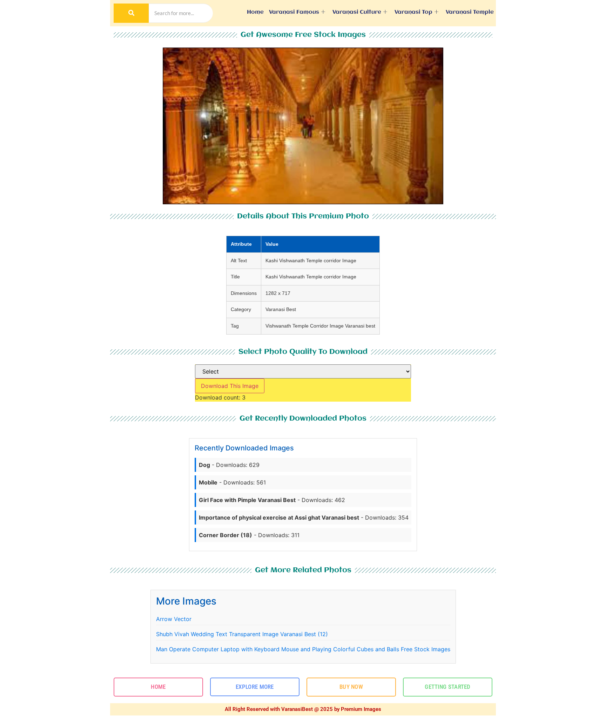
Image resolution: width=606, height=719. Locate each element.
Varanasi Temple (470, 12)
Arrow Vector (173, 618)
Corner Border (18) (225, 535)
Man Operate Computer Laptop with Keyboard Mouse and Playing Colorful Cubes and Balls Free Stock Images (303, 649)
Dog (204, 464)
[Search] (131, 13)
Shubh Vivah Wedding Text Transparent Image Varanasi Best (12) (242, 634)
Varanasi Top (413, 12)
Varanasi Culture (356, 12)
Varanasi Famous (294, 12)
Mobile (208, 482)
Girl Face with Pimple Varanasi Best (247, 499)
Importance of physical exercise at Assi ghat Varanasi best (279, 517)
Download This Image (229, 385)
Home (255, 12)
